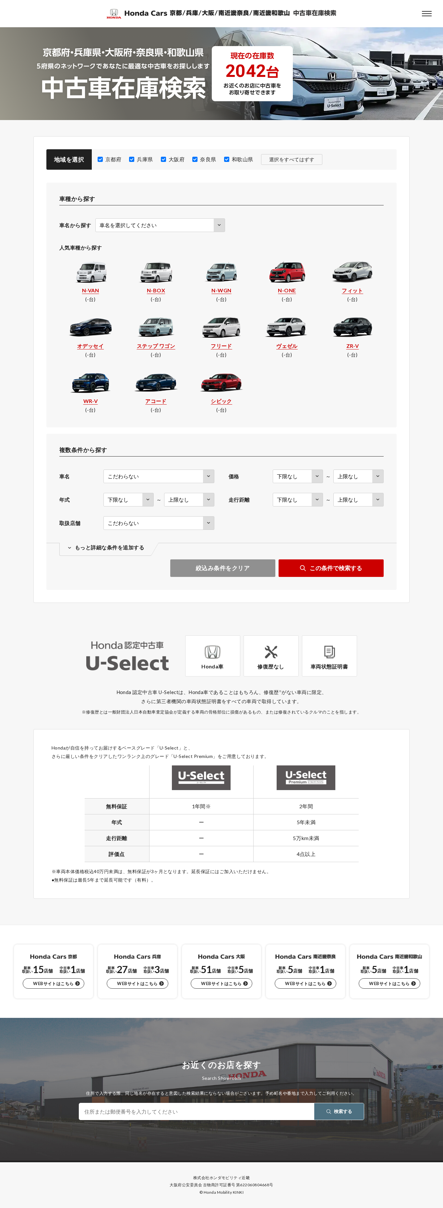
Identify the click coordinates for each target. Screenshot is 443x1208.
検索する (343, 1111)
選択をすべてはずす (291, 159)
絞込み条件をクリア (223, 567)
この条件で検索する (336, 567)
